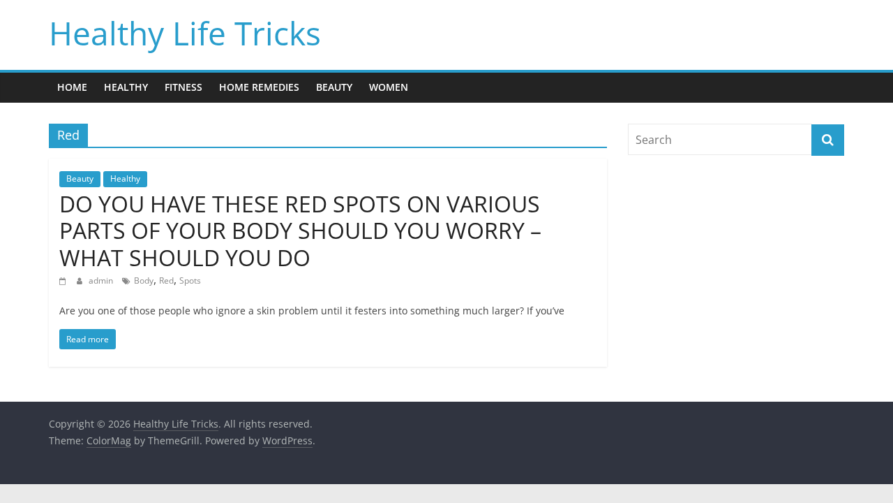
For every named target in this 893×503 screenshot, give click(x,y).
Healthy (126, 87)
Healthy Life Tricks (185, 32)
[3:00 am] (64, 280)
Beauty (334, 87)
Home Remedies (259, 87)
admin (102, 280)
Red (166, 280)
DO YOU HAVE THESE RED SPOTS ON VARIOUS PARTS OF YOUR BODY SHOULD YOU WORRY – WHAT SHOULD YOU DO (300, 230)
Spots (190, 280)
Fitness (183, 87)
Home (72, 87)
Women (388, 87)
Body (143, 280)
